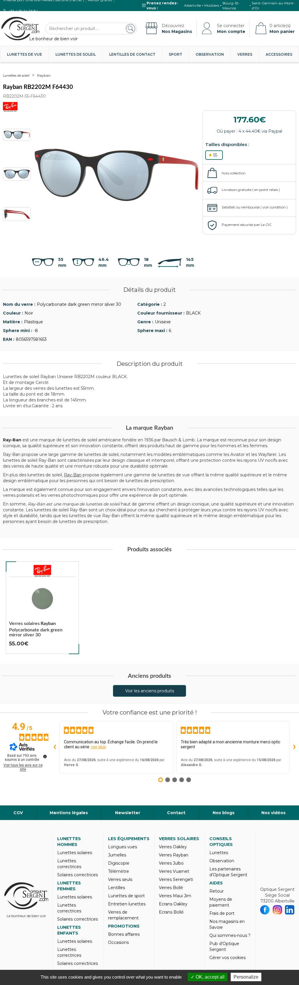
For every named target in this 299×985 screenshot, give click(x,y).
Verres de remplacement (123, 915)
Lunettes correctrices (69, 863)
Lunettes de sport (126, 895)
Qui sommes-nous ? (230, 935)
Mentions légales (69, 812)
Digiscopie (118, 863)
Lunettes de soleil (75, 54)
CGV (18, 812)
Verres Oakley (173, 846)
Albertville (192, 5)
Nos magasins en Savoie (227, 924)
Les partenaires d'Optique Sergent (228, 871)
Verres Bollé (171, 887)
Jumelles (117, 855)
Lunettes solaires (74, 852)
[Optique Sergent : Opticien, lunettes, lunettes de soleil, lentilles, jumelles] (20, 28)
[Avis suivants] (294, 747)
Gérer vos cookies (227, 957)
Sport (175, 54)
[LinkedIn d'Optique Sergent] (290, 910)
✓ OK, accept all (208, 977)
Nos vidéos (273, 812)
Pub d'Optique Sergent (224, 946)
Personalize (246, 977)
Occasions (118, 942)
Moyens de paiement (220, 902)
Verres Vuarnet (174, 871)
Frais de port (221, 913)
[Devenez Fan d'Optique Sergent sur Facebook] (265, 910)
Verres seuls (120, 879)
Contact (176, 812)
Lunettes (218, 852)
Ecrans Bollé (171, 912)
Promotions (124, 926)
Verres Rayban (173, 855)
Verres (244, 54)
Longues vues (122, 846)
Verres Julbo (171, 863)
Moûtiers (211, 5)
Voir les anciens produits (149, 690)
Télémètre (118, 871)
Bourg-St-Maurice (231, 5)
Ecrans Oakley (173, 904)
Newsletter (127, 812)
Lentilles (116, 887)
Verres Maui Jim (175, 895)
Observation (210, 54)
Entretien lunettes (126, 904)
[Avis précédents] (55, 747)
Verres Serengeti (176, 879)
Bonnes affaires (124, 934)
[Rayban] (42, 571)
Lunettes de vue (24, 54)
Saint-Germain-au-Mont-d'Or (273, 5)
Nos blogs (223, 812)
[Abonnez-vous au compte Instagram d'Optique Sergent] (277, 910)
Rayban (44, 75)
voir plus (98, 747)
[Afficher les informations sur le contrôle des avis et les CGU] (45, 756)
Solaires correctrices (77, 874)
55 (215, 155)
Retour (216, 891)
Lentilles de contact (132, 54)
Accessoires (279, 54)
